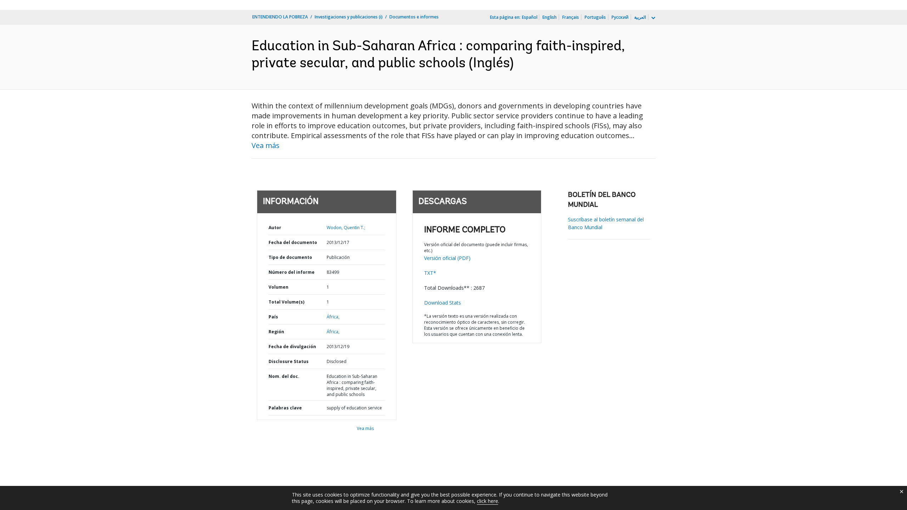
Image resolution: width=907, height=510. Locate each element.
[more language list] (652, 18)
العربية (640, 17)
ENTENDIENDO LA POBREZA (280, 17)
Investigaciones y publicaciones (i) (349, 17)
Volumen (278, 287)
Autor (275, 228)
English (549, 17)
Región (276, 332)
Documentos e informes (414, 17)
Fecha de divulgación (292, 347)
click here (487, 501)
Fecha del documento (293, 242)
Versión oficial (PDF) (447, 258)
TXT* (430, 273)
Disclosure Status (289, 361)
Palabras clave (285, 408)
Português (595, 17)
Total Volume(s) (286, 302)
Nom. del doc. (284, 376)
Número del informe (292, 272)
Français (570, 17)
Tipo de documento (290, 257)
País (273, 317)
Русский (620, 17)
